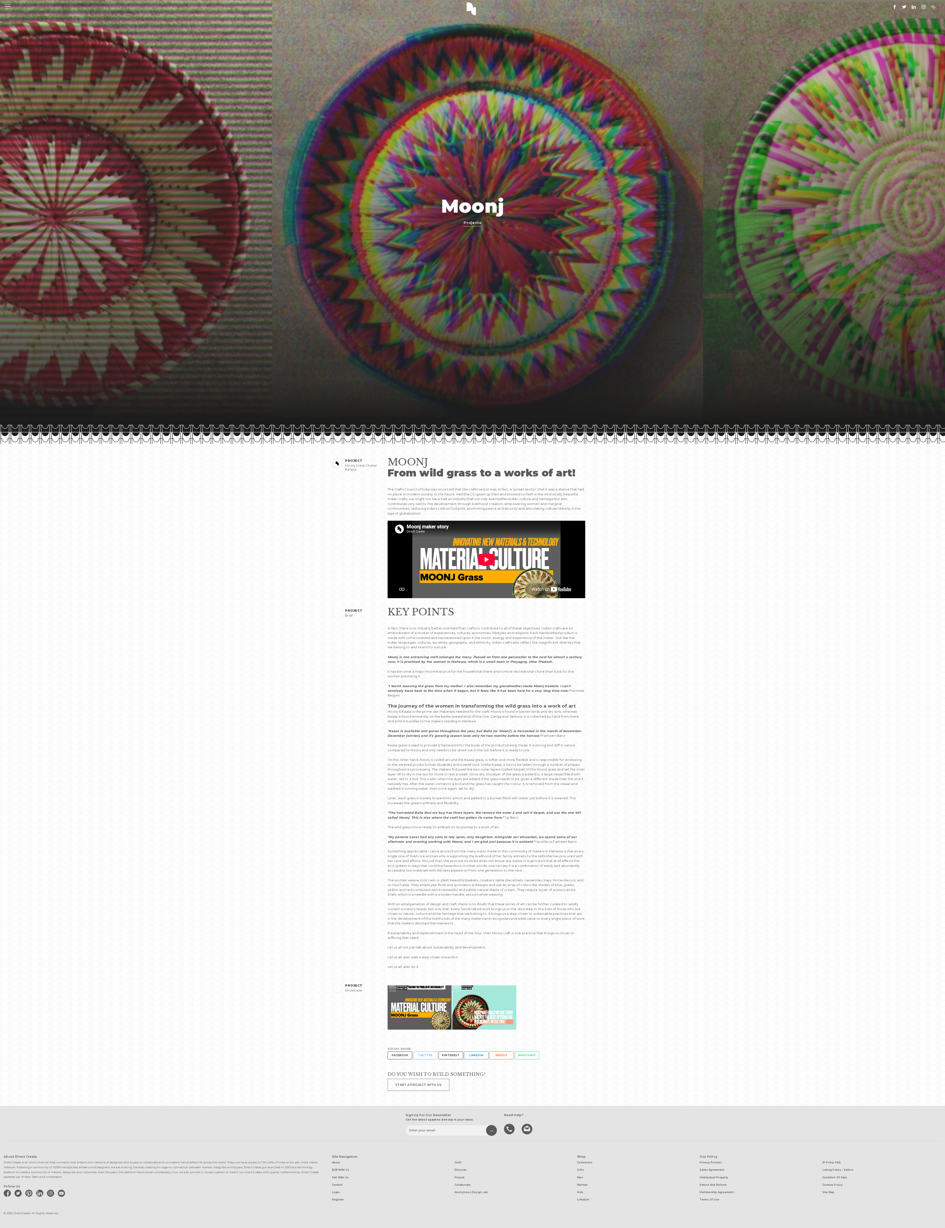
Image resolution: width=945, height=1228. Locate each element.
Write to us (528, 1129)
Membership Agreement (716, 1192)
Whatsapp (527, 1055)
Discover (461, 1169)
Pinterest (450, 1055)
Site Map (828, 1192)
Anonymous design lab (471, 1192)
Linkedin (476, 1055)
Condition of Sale (834, 1177)
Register (338, 1199)
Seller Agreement (712, 1169)
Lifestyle (583, 1199)
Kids (580, 1192)
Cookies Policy (832, 1184)
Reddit (502, 1055)
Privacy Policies (711, 1162)
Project (460, 1177)
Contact (337, 1184)
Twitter (425, 1055)
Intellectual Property (714, 1177)
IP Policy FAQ (831, 1162)
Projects (472, 222)
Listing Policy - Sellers (837, 1169)
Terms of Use (709, 1199)
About (336, 1162)
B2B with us (340, 1169)
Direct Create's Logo (472, 8)
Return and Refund (713, 1184)
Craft (458, 1162)
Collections (584, 1162)
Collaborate (463, 1184)
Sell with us (340, 1177)
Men (580, 1177)
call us (510, 1129)
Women (582, 1184)
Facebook (400, 1055)
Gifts (580, 1169)
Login (336, 1192)
